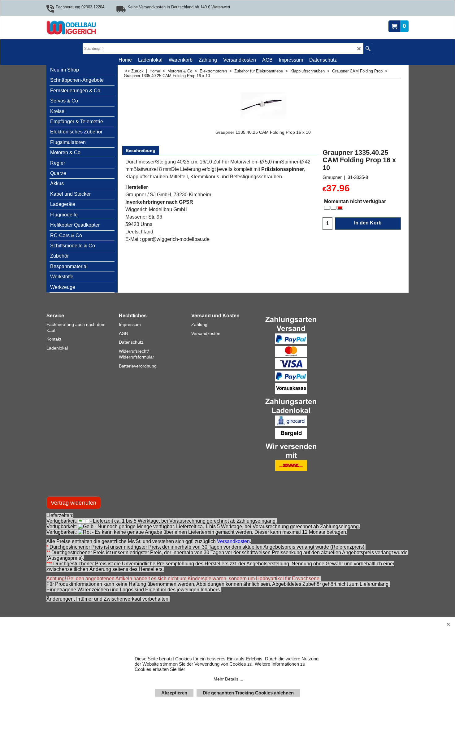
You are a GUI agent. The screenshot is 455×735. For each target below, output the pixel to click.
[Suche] (367, 48)
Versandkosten (233, 541)
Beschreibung (140, 150)
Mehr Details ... (228, 678)
